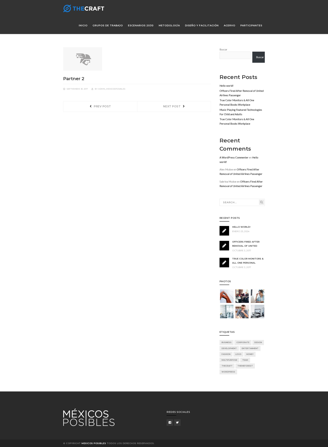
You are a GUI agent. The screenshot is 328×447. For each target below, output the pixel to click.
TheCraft (227, 366)
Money (250, 354)
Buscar (223, 49)
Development (229, 348)
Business (226, 342)
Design (258, 342)
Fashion (226, 354)
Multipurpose (229, 360)
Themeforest (245, 366)
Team (245, 360)
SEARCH (261, 202)
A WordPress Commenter (234, 157)
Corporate (242, 342)
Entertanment (250, 348)
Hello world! (227, 85)
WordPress (228, 372)
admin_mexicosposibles (111, 89)
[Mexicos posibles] (83, 8)
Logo (238, 354)
